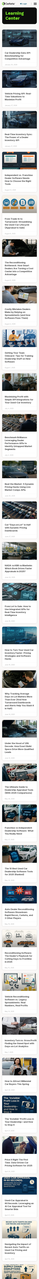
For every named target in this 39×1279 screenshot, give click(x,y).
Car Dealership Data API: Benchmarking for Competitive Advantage (18, 56)
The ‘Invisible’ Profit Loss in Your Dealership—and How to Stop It (19, 1122)
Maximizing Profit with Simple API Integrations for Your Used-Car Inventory (19, 399)
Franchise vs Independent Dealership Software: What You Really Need (19, 830)
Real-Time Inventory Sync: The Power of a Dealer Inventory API (19, 137)
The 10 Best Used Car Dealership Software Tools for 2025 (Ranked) (19, 871)
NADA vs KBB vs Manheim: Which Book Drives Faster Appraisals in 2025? (19, 568)
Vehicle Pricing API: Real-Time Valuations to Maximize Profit (18, 96)
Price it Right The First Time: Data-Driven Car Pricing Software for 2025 (18, 1162)
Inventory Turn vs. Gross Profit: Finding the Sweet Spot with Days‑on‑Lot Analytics (21, 1043)
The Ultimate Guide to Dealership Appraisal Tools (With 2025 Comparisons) (19, 790)
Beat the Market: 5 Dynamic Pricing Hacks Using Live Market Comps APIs (19, 487)
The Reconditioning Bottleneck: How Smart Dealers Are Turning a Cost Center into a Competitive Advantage (19, 268)
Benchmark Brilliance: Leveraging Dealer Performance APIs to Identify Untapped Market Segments (18, 443)
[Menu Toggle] (35, 3)
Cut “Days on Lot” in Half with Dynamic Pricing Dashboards (18, 527)
